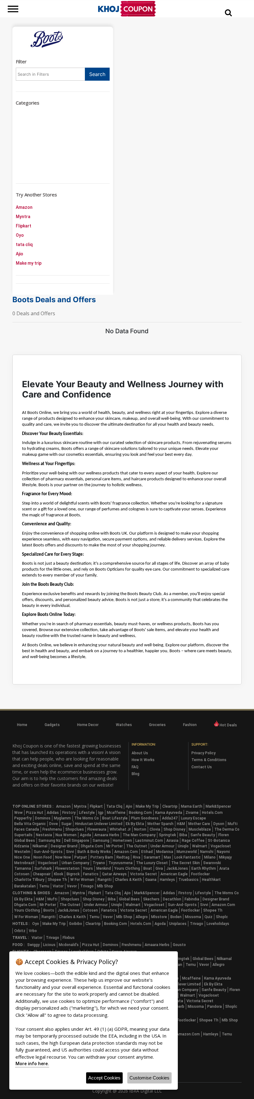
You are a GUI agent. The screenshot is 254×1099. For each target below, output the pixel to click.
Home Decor (88, 725)
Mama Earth (191, 806)
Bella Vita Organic (30, 824)
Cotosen (21, 874)
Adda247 (169, 818)
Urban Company (75, 863)
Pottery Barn (101, 857)
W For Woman (82, 879)
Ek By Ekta (135, 824)
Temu (44, 886)
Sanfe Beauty (202, 835)
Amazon (24, 207)
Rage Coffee (193, 840)
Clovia (155, 829)
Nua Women (66, 835)
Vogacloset (221, 846)
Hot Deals (228, 725)
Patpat (80, 857)
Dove (53, 824)
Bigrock (73, 874)
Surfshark (43, 868)
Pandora (214, 1006)
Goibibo (75, 924)
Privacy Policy (203, 753)
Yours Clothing (127, 868)
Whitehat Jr (120, 829)
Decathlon (172, 899)
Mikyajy (225, 857)
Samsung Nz (49, 840)
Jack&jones (177, 868)
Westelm (22, 852)
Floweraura (96, 829)
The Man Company (139, 835)
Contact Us (201, 767)
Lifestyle (87, 812)
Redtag (122, 857)
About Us (140, 753)
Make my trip (29, 263)
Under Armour (162, 846)
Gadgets (52, 725)
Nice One (22, 857)
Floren (223, 835)
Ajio (19, 253)
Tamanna (22, 868)
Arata (224, 868)
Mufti (233, 824)
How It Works (143, 760)
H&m (181, 824)
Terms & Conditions (208, 760)
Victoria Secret (143, 874)
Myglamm (62, 818)
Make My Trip (147, 806)
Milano (210, 857)
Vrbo (33, 931)
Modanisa (164, 852)
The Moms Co (86, 818)
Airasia (172, 840)
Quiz (208, 917)
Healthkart (211, 879)
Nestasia (44, 835)
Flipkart (23, 225)
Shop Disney (174, 829)
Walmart (199, 846)
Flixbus (69, 937)
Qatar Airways (114, 874)
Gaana (150, 879)
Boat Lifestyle (115, 818)
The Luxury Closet (152, 863)
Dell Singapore (76, 840)
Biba (183, 835)
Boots (48, 910)
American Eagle (174, 874)
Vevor (72, 886)
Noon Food (42, 857)
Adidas (53, 812)
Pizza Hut (34, 812)
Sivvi (70, 852)
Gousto (179, 945)
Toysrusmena (120, 863)
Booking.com (140, 812)
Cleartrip (169, 806)
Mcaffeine (116, 812)
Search (97, 74)
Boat (147, 868)
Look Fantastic (187, 857)
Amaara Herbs (106, 835)
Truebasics (188, 879)
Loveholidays (218, 924)
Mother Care (199, 824)
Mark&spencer (218, 806)
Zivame (192, 812)
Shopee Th (57, 879)
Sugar (66, 824)
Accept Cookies (104, 1077)
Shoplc (222, 917)
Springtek (167, 835)
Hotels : (20, 924)
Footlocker (200, 874)
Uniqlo (183, 846)
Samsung (101, 840)
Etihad (147, 852)
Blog (135, 774)
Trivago (87, 886)
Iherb (180, 1006)
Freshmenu (52, 829)
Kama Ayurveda (168, 812)
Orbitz (19, 931)
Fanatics (91, 874)
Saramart (152, 857)
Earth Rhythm (203, 868)
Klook (58, 874)
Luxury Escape (193, 818)
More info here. (32, 1063)
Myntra (23, 216)
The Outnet (136, 846)
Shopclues (74, 829)
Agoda (85, 835)
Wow (18, 812)
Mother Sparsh (160, 824)
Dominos (42, 818)
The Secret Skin (185, 863)
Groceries (157, 725)
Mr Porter (114, 846)
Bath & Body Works (94, 852)
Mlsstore (159, 917)
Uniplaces (177, 924)
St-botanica (219, 840)
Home (22, 725)
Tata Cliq (114, 806)
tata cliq (24, 244)
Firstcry (69, 812)
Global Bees (24, 840)
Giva (159, 868)
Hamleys (167, 879)
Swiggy (33, 945)
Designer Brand (64, 846)
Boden (176, 917)
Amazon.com (126, 852)
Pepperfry (23, 818)
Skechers (151, 899)
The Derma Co (226, 829)
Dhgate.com (92, 846)
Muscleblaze (200, 829)
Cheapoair (41, 874)
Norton (140, 829)
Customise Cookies (149, 1077)
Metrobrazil (24, 863)
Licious (49, 945)
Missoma (193, 917)
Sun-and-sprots (48, 852)
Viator (58, 886)
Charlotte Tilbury (29, 879)
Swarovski (212, 863)
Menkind (103, 868)
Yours (88, 868)
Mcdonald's (69, 945)
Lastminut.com (149, 840)
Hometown (122, 840)
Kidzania (21, 846)
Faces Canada (26, 829)
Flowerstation (67, 868)
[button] (228, 12)
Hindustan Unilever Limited (98, 824)
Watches (124, 725)
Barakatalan (25, 886)
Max (167, 857)
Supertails (23, 835)
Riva (136, 857)
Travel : (20, 937)
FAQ (135, 767)
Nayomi (223, 852)
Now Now (63, 857)
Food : (18, 945)
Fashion (190, 725)
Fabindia (192, 899)
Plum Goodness (145, 818)
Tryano (99, 863)
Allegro (142, 917)
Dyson (218, 824)
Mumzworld (187, 852)
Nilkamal (40, 846)
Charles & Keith (128, 879)
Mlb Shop (105, 886)
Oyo (20, 235)
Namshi (206, 852)
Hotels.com (212, 812)
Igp (100, 812)
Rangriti (105, 879)
